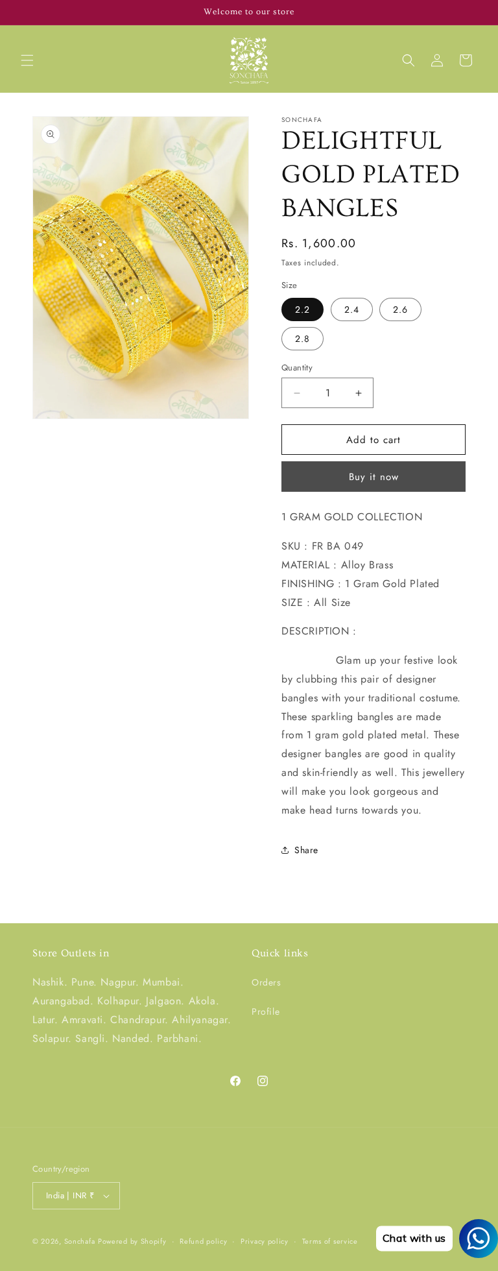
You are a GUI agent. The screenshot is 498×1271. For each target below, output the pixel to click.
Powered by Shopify (132, 1241)
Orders (266, 982)
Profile (265, 1011)
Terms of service (330, 1241)
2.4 (351, 309)
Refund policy (203, 1241)
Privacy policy (265, 1241)
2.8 (302, 338)
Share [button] (306, 849)
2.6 (400, 309)
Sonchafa (79, 1241)
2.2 (302, 309)
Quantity (297, 367)
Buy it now (374, 477)
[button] (27, 60)
